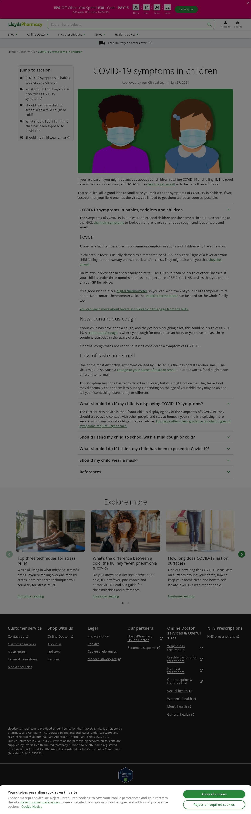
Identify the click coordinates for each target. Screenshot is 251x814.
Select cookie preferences (40, 802)
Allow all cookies (214, 794)
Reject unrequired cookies (214, 804)
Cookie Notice (31, 806)
